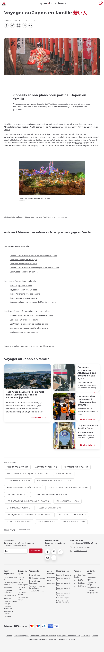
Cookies (95, 636)
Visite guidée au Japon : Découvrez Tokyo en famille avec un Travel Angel (35, 217)
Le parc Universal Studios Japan (87, 427)
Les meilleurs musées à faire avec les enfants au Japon (33, 255)
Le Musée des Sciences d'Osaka (23, 263)
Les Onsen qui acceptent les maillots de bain (29, 324)
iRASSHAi (7, 616)
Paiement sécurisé (67, 639)
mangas (78, 142)
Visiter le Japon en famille (21, 286)
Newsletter (8, 588)
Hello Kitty (15, 140)
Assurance (85, 636)
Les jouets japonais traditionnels (24, 332)
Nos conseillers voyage (23, 599)
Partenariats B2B (10, 596)
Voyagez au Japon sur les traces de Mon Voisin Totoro (33, 302)
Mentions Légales (21, 636)
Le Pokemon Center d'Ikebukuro (24, 320)
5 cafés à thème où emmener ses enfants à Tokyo (31, 316)
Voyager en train (93, 588)
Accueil (6, 530)
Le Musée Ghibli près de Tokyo (23, 259)
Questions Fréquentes (8, 607)
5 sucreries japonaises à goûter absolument (29, 328)
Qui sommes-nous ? (10, 579)
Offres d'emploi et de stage (10, 602)
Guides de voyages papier (92, 592)
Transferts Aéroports (36, 591)
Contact (9, 636)
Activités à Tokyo (79, 580)
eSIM (49, 581)
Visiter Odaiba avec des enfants (23, 298)
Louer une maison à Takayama (63, 594)
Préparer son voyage (91, 584)
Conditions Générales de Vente (43, 636)
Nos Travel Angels (62, 598)
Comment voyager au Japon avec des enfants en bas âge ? (86, 373)
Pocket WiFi (51, 584)
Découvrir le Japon (91, 579)
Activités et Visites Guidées (80, 576)
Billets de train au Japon (37, 578)
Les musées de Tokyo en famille (24, 272)
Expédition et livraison (8, 613)
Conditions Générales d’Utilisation (43, 639)
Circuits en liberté (21, 589)
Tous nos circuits (21, 579)
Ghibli (32, 127)
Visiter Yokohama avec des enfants (25, 294)
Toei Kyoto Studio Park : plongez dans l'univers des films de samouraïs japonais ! (25, 395)
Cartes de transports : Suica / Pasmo (37, 587)
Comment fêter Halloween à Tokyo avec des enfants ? (86, 400)
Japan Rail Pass (34, 575)
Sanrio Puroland (90, 140)
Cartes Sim (51, 578)
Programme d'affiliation (8, 592)
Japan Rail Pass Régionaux (34, 582)
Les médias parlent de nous (11, 584)
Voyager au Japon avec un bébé (23, 290)
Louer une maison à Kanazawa (63, 589)
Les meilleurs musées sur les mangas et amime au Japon (34, 268)
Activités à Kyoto (79, 583)
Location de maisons (63, 575)
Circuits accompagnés (23, 584)
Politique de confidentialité (68, 636)
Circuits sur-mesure (22, 594)
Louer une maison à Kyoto (63, 584)
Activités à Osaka (80, 586)
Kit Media (7, 599)
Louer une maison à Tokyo (63, 579)
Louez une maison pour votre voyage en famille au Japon (29, 346)
